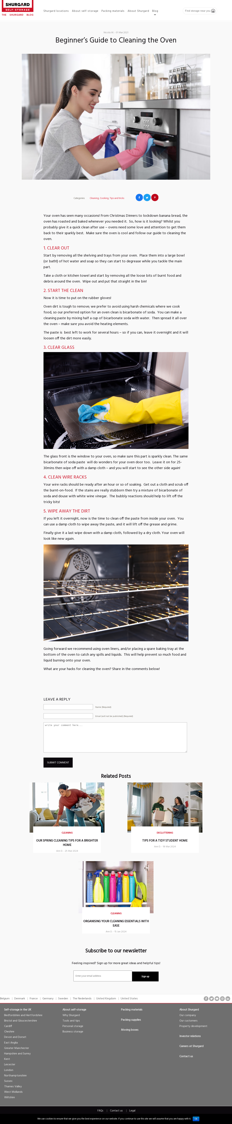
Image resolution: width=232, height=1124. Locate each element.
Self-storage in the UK (17, 1009)
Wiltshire (9, 1097)
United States (129, 998)
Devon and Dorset (15, 1037)
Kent (7, 1059)
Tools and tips (71, 1020)
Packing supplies (131, 1020)
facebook (206, 998)
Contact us (186, 1056)
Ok (196, 1119)
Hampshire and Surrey (17, 1053)
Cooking (104, 198)
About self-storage (74, 1009)
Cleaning (94, 198)
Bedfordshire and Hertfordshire (23, 1015)
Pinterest (154, 197)
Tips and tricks (117, 198)
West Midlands (13, 1092)
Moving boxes (129, 1030)
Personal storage (73, 1026)
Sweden (63, 998)
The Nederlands (82, 998)
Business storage (73, 1031)
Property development (193, 1026)
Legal (132, 1111)
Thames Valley (13, 1086)
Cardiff (8, 1026)
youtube (217, 998)
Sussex (8, 1081)
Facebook (139, 197)
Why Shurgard (71, 1015)
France (34, 998)
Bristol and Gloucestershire (20, 1020)
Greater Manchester (16, 1048)
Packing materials (131, 1009)
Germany (47, 998)
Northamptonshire (15, 1075)
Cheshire (9, 1031)
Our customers (188, 1020)
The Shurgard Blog (18, 15)
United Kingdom (106, 998)
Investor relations (190, 1036)
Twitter (147, 197)
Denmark (19, 998)
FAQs (100, 1111)
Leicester (9, 1064)
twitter (211, 998)
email (114, 716)
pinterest (222, 998)
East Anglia (11, 1042)
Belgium (5, 998)
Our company (187, 1015)
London (8, 1070)
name (103, 707)
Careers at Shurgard (191, 1046)
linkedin (227, 998)
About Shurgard (189, 1009)
